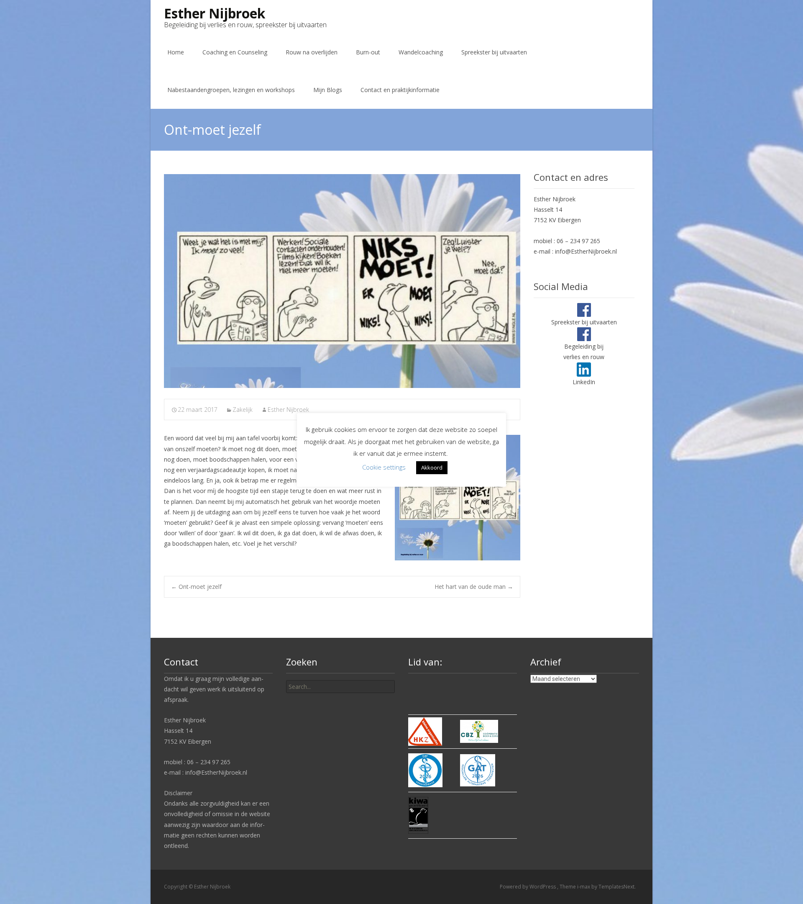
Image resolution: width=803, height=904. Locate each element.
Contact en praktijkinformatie (400, 90)
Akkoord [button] (431, 467)
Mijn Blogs (327, 90)
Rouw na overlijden (312, 52)
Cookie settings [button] (384, 467)
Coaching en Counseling (234, 52)
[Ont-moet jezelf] (342, 281)
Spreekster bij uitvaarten (494, 52)
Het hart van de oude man (474, 587)
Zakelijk (243, 409)
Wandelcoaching (421, 52)
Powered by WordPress (528, 886)
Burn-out (368, 52)
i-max (584, 886)
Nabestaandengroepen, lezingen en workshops (231, 90)
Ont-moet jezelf (196, 587)
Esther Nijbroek (288, 409)
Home (175, 52)
